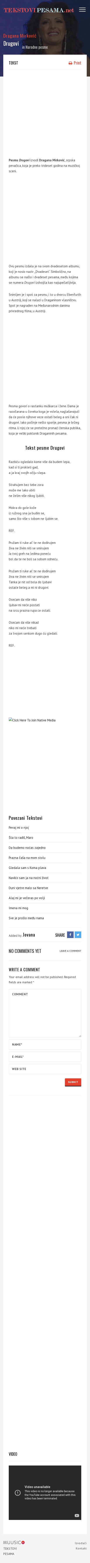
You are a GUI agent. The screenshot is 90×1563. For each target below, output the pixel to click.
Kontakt (81, 1548)
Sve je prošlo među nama (26, 918)
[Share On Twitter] (78, 935)
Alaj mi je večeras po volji (27, 898)
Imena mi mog (18, 908)
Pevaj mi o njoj (19, 827)
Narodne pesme (37, 47)
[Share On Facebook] (70, 935)
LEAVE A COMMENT (70, 950)
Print (77, 63)
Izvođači (81, 1543)
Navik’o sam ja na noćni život (28, 878)
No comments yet (25, 950)
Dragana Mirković (19, 35)
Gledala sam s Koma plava (27, 868)
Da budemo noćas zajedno (27, 848)
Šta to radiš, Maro (21, 837)
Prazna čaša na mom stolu (27, 858)
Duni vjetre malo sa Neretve (28, 888)
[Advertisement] (45, 112)
